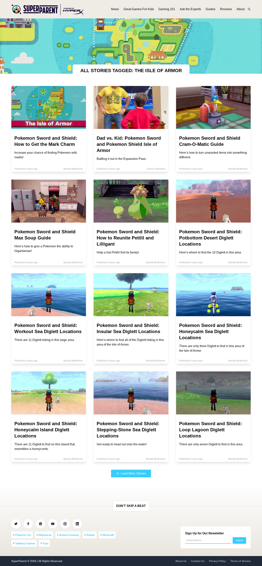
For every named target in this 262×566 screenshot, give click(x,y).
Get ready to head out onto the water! (122, 444)
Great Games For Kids (139, 9)
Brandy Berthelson (73, 168)
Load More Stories (133, 473)
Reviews (226, 9)
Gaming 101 (166, 9)
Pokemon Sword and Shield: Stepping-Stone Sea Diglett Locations (128, 429)
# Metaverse (44, 534)
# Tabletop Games (24, 543)
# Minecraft (107, 534)
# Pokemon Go (22, 534)
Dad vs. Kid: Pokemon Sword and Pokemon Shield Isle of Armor (129, 144)
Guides (210, 9)
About (240, 9)
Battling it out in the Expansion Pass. (121, 158)
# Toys (44, 543)
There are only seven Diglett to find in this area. (211, 444)
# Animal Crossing (68, 534)
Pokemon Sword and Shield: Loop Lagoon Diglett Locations (210, 429)
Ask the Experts (190, 9)
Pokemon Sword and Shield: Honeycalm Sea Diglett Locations (210, 331)
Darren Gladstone (156, 168)
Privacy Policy (217, 561)
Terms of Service (240, 561)
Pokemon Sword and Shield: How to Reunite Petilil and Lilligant (128, 238)
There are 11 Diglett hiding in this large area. (44, 340)
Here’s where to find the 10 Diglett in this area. (210, 252)
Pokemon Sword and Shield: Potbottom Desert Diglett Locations (210, 238)
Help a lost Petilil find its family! (118, 252)
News (115, 9)
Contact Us (197, 561)
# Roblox (89, 534)
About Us (180, 561)
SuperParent (19, 561)
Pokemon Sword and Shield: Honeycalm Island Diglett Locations (45, 429)
